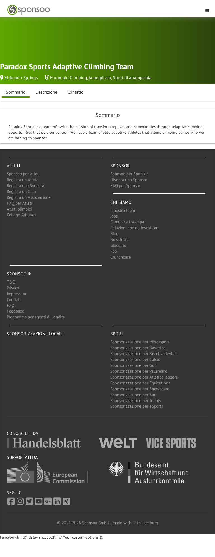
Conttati (14, 299)
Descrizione (46, 92)
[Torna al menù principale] (104, 10)
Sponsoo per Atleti (23, 173)
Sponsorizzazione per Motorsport (139, 341)
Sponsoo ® (19, 274)
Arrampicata (99, 77)
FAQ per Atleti (19, 203)
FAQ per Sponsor (125, 185)
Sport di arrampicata (132, 77)
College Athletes (21, 215)
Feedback (15, 311)
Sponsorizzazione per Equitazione (140, 383)
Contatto (75, 92)
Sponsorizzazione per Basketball (139, 347)
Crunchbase (120, 257)
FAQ (10, 305)
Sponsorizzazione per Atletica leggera (144, 377)
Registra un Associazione (29, 197)
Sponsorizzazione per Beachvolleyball (143, 353)
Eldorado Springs (21, 77)
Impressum (16, 293)
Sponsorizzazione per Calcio (135, 359)
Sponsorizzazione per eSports (136, 406)
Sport (116, 333)
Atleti (13, 165)
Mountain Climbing (68, 77)
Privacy (13, 288)
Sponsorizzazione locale (35, 333)
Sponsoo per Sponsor (129, 173)
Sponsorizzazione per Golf (133, 365)
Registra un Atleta (22, 179)
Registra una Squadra (25, 185)
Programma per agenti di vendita (36, 317)
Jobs (114, 216)
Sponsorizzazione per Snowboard (139, 388)
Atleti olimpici (19, 209)
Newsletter (120, 239)
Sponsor (120, 165)
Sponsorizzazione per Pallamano (138, 371)
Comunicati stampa (127, 222)
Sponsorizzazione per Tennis (135, 400)
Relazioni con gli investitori (134, 227)
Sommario (15, 92)
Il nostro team (122, 210)
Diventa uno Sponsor (128, 179)
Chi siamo (121, 202)
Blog (114, 233)
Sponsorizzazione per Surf (133, 394)
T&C (11, 282)
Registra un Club (21, 191)
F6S (113, 251)
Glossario (118, 245)
